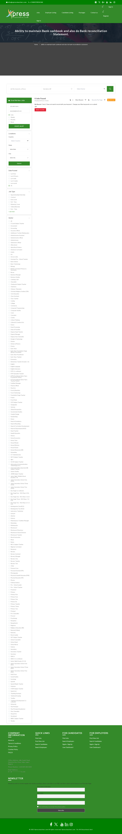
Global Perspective (16, 409)
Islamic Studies (15, 471)
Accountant (14, 226)
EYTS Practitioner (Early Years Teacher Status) (19, 380)
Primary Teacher (15, 604)
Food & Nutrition (15, 390)
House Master (14, 442)
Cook (12, 313)
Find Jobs (38, 738)
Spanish (13, 681)
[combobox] (90, 89)
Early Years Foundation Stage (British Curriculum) (19, 351)
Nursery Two (14, 563)
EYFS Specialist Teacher (17, 373)
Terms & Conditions (14, 743)
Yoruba (13, 721)
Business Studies (15, 277)
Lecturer (13, 513)
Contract (13, 197)
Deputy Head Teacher (17, 332)
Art (11, 254)
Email (38, 800)
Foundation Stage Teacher (18, 395)
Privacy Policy (12, 746)
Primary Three (15, 606)
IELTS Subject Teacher (17, 457)
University (13, 704)
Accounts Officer (15, 230)
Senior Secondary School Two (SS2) (19, 671)
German (13, 407)
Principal (13, 611)
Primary (13, 592)
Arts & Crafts (14, 257)
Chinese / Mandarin (16, 289)
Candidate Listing (67, 12)
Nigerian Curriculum (16, 547)
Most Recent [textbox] (79, 100)
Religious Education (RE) (17, 628)
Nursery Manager (15, 556)
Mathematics (14, 525)
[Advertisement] (61, 61)
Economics (14, 359)
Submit (19, 163)
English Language (15, 366)
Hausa (12, 419)
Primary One (14, 599)
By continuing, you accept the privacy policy (52, 807)
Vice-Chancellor (15, 711)
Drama (12, 346)
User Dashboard (67, 747)
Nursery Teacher (15, 561)
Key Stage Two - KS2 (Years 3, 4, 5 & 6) (20, 503)
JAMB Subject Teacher (17, 474)
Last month (14, 183)
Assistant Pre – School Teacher (19, 259)
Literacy (13, 518)
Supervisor (14, 691)
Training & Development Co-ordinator (19, 701)
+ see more (12, 211)
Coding (13, 301)
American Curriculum (16, 249)
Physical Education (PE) (17, 577)
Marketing (13, 523)
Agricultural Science (16, 247)
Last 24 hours (14, 176)
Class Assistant (15, 296)
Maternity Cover (15, 204)
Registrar (13, 625)
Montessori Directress (17, 530)
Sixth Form (14, 674)
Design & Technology (16, 339)
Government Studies (16, 412)
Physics (13, 580)
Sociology (13, 679)
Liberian (13, 516)
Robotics (13, 632)
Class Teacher (14, 298)
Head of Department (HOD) (18, 428)
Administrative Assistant (17, 235)
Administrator (14, 240)
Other (12, 566)
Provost (13, 616)
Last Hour (13, 173)
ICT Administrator (16, 454)
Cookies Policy (13, 749)
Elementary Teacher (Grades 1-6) (20, 361)
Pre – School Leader (16, 585)
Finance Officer (15, 385)
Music (12, 539)
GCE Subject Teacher (16, 402)
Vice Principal (14, 706)
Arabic (12, 252)
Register (106, 16)
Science (13, 647)
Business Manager (16, 274)
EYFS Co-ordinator (16, 371)
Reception (13, 620)
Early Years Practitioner (17, 354)
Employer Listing (50, 12)
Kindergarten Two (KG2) (17, 508)
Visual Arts (14, 713)
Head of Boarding (15, 423)
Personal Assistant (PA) (17, 570)
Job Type (12, 192)
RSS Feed (112, 100)
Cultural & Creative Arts (17, 322)
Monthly (13, 119)
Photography (14, 573)
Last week (13, 178)
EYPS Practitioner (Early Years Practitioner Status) (19, 376)
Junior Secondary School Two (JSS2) (19, 488)
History (13, 435)
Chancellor (14, 282)
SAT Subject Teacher (16, 637)
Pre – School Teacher (16, 587)
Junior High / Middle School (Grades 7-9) (18, 477)
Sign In (111, 7)
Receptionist (14, 623)
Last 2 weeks (14, 181)
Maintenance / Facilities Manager (20, 520)
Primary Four (14, 597)
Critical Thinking (15, 320)
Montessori (14, 527)
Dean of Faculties (15, 329)
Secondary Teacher (16, 651)
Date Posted (13, 170)
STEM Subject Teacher (17, 688)
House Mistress (15, 445)
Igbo (12, 459)
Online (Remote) (15, 206)
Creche (13, 317)
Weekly (13, 117)
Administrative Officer (17, 237)
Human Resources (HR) (17, 450)
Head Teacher (14, 431)
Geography (14, 404)
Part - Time (14, 209)
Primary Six (14, 601)
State (10, 145)
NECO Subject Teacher (17, 544)
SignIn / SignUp (67, 744)
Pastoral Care (14, 568)
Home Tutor (14, 440)
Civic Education (15, 293)
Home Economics (15, 438)
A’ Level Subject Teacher (17, 223)
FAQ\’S (10, 752)
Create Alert (19, 126)
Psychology (14, 618)
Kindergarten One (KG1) (17, 506)
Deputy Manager (15, 334)
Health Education (15, 433)
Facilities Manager (16, 383)
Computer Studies (16, 310)
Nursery (13, 551)
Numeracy (13, 549)
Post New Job (40, 741)
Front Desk (14, 400)
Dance (12, 324)
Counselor (13, 315)
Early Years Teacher (16, 357)
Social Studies (14, 676)
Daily (12, 115)
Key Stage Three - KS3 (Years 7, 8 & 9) (20, 500)
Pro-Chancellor (15, 613)
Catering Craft (15, 279)
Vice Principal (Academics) (18, 709)
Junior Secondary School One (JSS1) (19, 480)
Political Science (15, 582)
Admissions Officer (16, 242)
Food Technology (15, 392)
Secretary (13, 654)
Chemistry (13, 286)
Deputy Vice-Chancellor (17, 336)
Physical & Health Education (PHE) (20, 575)
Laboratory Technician (17, 511)
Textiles (13, 698)
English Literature (15, 369)
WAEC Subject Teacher (17, 718)
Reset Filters (40, 110)
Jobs (38, 12)
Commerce (14, 305)
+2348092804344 (36, 2)
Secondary (14, 649)
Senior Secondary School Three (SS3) (19, 668)
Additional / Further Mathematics (20, 233)
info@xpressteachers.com (17, 2)
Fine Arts (13, 388)
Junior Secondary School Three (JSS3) (19, 484)
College (13, 303)
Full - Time (13, 202)
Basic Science (14, 261)
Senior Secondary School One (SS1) (19, 664)
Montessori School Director (18, 532)
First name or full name (44, 786)
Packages (82, 12)
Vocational (14, 716)
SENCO (13, 656)
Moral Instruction (15, 537)
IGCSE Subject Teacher (17, 462)
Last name (40, 793)
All (11, 185)
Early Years (14, 348)
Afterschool (14, 245)
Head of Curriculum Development (20, 426)
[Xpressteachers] (20, 14)
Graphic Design (15, 414)
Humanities (14, 452)
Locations (12, 134)
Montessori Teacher (16, 535)
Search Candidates (41, 744)
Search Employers (41, 747)
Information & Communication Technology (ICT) (19, 465)
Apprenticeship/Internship (18, 194)
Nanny (12, 542)
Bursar (12, 272)
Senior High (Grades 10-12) (18, 661)
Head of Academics (16, 421)
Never (12, 122)
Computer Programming (17, 308)
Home (36, 44)
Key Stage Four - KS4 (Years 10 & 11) (20, 494)
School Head (14, 642)
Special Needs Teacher (17, 684)
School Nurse (14, 644)
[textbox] (81, 89)
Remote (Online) (15, 630)
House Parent (14, 447)
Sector (11, 218)
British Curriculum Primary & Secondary (18, 269)
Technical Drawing (16, 696)
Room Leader (14, 635)
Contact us (94, 12)
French (12, 397)
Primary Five (14, 594)
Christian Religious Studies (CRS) (20, 291)
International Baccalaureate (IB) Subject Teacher (19, 468)
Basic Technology (15, 264)
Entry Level (14, 199)
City (10, 153)
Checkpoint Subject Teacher (18, 284)
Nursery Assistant (15, 554)
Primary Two (14, 608)
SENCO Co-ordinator (16, 658)
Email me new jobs (17, 100)
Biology (13, 266)
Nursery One (14, 558)
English (12, 364)
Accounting (14, 228)
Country (11, 137)
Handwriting (14, 416)
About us (11, 740)
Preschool (13, 589)
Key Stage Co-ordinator (17, 490)
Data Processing (15, 327)
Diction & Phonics (15, 343)
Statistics (13, 686)
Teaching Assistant (16, 693)
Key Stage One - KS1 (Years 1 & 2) (20, 496)
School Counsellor (16, 639)
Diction (13, 341)
